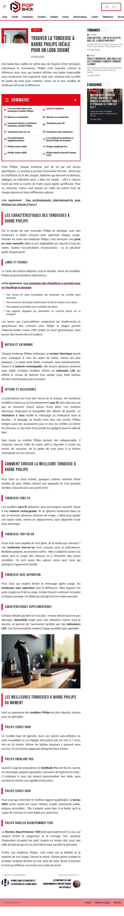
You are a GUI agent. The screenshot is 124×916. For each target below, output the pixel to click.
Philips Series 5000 (17, 152)
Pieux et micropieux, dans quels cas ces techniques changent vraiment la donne (104, 61)
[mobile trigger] (5, 7)
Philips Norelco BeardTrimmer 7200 (61, 153)
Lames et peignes (55, 108)
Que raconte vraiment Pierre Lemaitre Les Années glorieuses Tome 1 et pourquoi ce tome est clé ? (104, 101)
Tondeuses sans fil (55, 123)
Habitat (36, 30)
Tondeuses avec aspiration (59, 132)
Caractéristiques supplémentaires (16, 139)
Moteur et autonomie (18, 117)
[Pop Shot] (21, 7)
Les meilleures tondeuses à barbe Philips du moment (59, 139)
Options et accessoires (57, 117)
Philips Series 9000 (17, 146)
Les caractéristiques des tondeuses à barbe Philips (20, 109)
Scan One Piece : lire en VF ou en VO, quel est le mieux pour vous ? (104, 39)
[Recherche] (107, 7)
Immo (92, 55)
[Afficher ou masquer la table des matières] (53, 100)
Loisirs (93, 35)
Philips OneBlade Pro (56, 146)
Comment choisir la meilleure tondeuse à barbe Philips (22, 124)
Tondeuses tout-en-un (19, 132)
